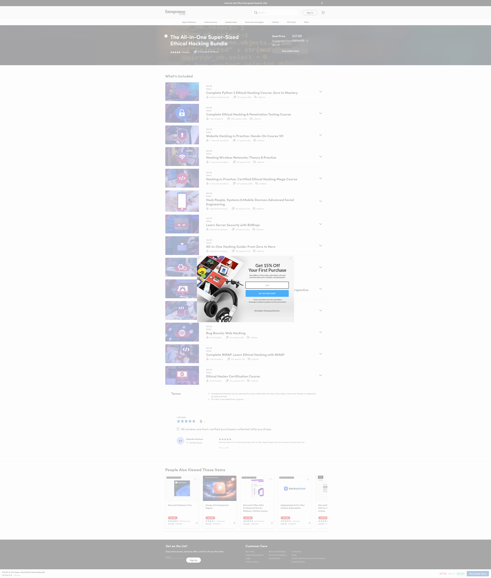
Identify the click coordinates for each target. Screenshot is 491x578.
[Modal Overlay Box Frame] (245, 289)
